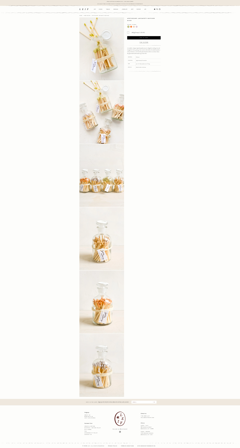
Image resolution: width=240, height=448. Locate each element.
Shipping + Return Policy (92, 427)
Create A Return (89, 426)
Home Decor (87, 15)
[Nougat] (134, 27)
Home (80, 15)
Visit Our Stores (89, 417)
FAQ (85, 431)
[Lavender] (137, 27)
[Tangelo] (131, 27)
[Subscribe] (154, 402)
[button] (102, 9)
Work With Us (88, 416)
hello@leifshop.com (147, 417)
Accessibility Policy (91, 432)
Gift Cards (87, 429)
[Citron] (128, 27)
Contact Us (88, 434)
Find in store (144, 42)
